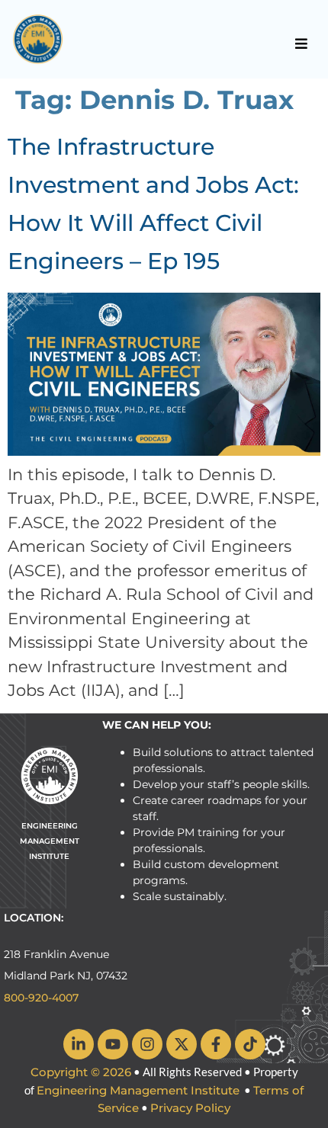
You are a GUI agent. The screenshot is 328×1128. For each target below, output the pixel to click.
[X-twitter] (181, 1044)
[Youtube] (113, 1044)
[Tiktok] (250, 1044)
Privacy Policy (190, 1108)
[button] (302, 43)
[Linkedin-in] (78, 1044)
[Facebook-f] (216, 1044)
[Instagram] (147, 1044)
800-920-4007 (41, 998)
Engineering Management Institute (138, 1090)
